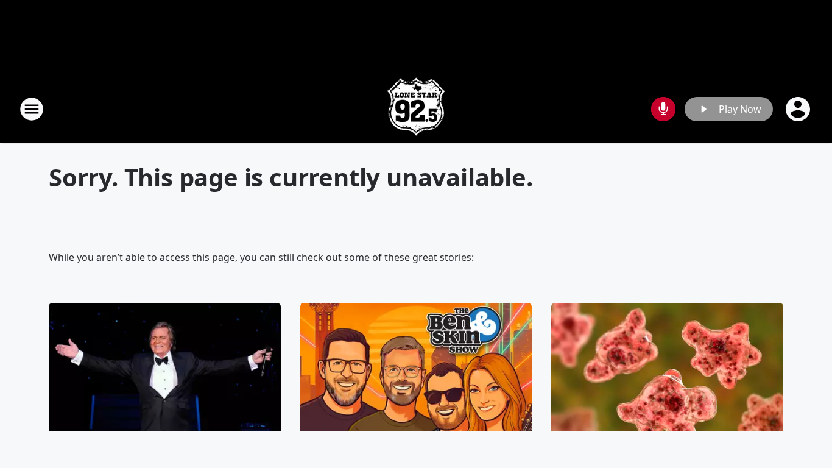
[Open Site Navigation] (31, 109)
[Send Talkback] (663, 109)
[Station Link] (416, 109)
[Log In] (799, 109)
